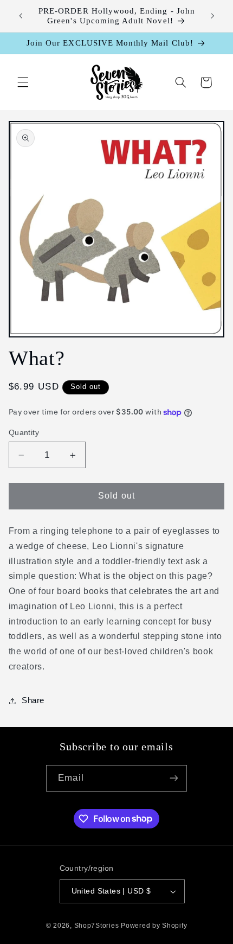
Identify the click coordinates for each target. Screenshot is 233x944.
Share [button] (33, 700)
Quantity (24, 433)
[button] (22, 82)
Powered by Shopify (154, 925)
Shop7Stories (96, 925)
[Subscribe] (173, 778)
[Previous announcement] (21, 16)
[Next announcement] (212, 16)
